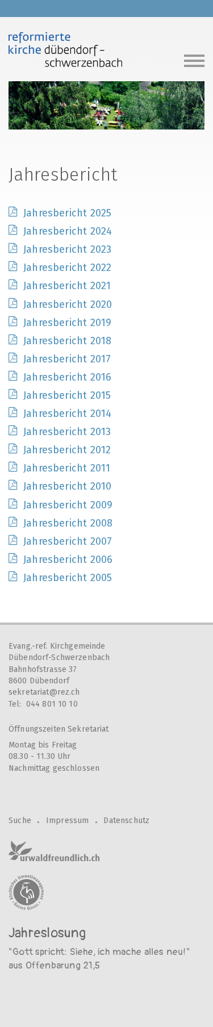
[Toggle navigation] (194, 59)
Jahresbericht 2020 (67, 304)
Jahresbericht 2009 (67, 505)
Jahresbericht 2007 (67, 541)
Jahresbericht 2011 (66, 468)
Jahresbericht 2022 (67, 267)
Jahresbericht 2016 (67, 377)
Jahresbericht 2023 (67, 249)
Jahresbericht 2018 (67, 341)
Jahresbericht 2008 (67, 523)
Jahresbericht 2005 (67, 577)
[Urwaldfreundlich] (54, 851)
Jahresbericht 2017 (67, 359)
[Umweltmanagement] (26, 892)
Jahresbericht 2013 (67, 431)
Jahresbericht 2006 (67, 559)
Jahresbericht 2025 (67, 213)
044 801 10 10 (52, 704)
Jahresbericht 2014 (67, 413)
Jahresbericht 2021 (67, 285)
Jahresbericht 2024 (67, 231)
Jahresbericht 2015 (67, 395)
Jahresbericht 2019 (67, 322)
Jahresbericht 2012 (67, 450)
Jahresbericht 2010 (67, 486)
